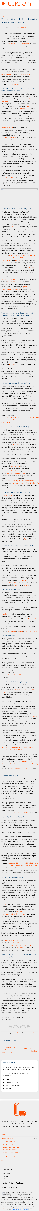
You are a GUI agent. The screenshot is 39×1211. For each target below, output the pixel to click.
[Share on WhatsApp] (10, 1026)
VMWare (25, 769)
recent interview (24, 109)
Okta (32, 945)
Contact (4, 1160)
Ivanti (26, 619)
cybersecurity (6, 74)
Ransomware (12, 473)
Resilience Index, (19, 914)
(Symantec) (20, 481)
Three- (3, 128)
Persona (20, 255)
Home (3, 1135)
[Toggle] (37, 1138)
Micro (16, 420)
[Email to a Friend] (21, 1026)
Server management (9, 1138)
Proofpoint (28, 631)
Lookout (20, 631)
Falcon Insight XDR (14, 282)
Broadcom (28, 255)
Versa (11, 769)
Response (21, 473)
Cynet (26, 539)
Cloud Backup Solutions (10, 1157)
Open (34, 764)
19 (11, 364)
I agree (26, 1209)
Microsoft (31, 417)
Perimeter (20, 948)
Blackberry (13, 255)
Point (16, 943)
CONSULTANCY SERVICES (11, 1153)
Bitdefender (29, 481)
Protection (12, 583)
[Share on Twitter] (17, 1026)
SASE (31, 769)
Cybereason (20, 483)
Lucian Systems (23, 27)
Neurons (31, 619)
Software (18, 471)
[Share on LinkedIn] (28, 1026)
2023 (11, 914)
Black (9, 260)
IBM (18, 863)
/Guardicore (23, 675)
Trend (11, 420)
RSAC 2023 (14, 227)
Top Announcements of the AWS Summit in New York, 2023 (10, 1049)
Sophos (16, 258)
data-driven (15, 466)
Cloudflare (18, 764)
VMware (19, 865)
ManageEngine (31, 865)
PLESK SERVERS (8, 1144)
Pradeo (35, 631)
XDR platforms (6, 495)
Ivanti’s (4, 614)
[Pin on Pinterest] (24, 1026)
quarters (9, 128)
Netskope (24, 812)
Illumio (10, 675)
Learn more (16, 1209)
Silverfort (27, 585)
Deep (28, 483)
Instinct (33, 483)
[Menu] (3, 3)
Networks (8, 258)
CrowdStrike (29, 106)
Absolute (11, 471)
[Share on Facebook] (14, 1026)
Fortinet (26, 945)
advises (34, 716)
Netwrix (17, 585)
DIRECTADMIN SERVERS (11, 1147)
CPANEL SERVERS (9, 1141)
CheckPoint (11, 631)
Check (11, 943)
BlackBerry (11, 863)
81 (25, 948)
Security (23, 863)
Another (5, 747)
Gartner (4, 904)
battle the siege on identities (18, 43)
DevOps (31, 268)
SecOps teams (12, 84)
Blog (2, 16)
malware (16, 444)
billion (14, 364)
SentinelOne (22, 417)
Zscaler (17, 260)
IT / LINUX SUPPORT (10, 1150)
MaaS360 (29, 863)
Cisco (35, 255)
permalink (32, 1033)
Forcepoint (27, 764)
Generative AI (25, 74)
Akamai (16, 675)
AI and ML (10, 178)
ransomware (23, 401)
